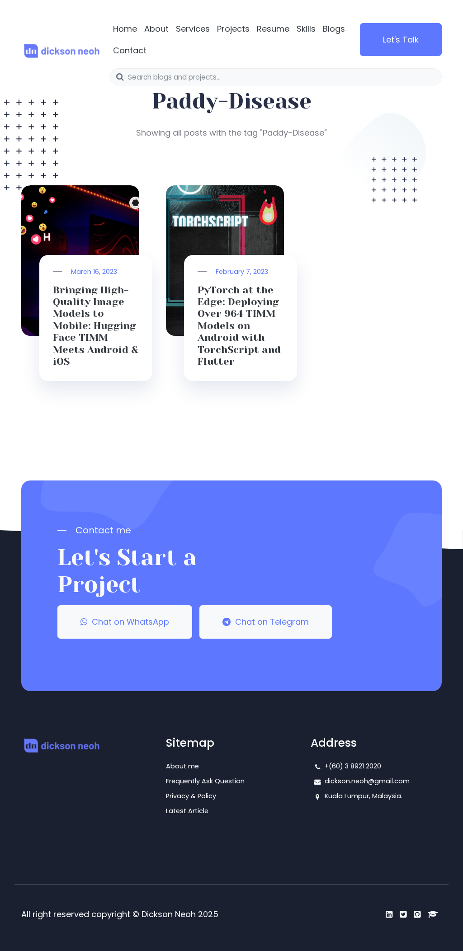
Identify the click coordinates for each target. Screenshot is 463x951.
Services (193, 28)
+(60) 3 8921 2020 (353, 766)
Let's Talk (401, 39)
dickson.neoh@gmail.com (367, 781)
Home (125, 28)
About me (182, 766)
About (156, 28)
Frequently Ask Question (205, 781)
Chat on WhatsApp (128, 621)
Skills (306, 28)
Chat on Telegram (270, 621)
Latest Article (187, 810)
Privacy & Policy (191, 795)
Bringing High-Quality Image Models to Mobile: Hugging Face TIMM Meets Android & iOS (95, 325)
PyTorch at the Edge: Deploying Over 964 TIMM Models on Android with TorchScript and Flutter (239, 325)
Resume (273, 28)
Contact (129, 50)
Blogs (334, 28)
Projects (233, 28)
